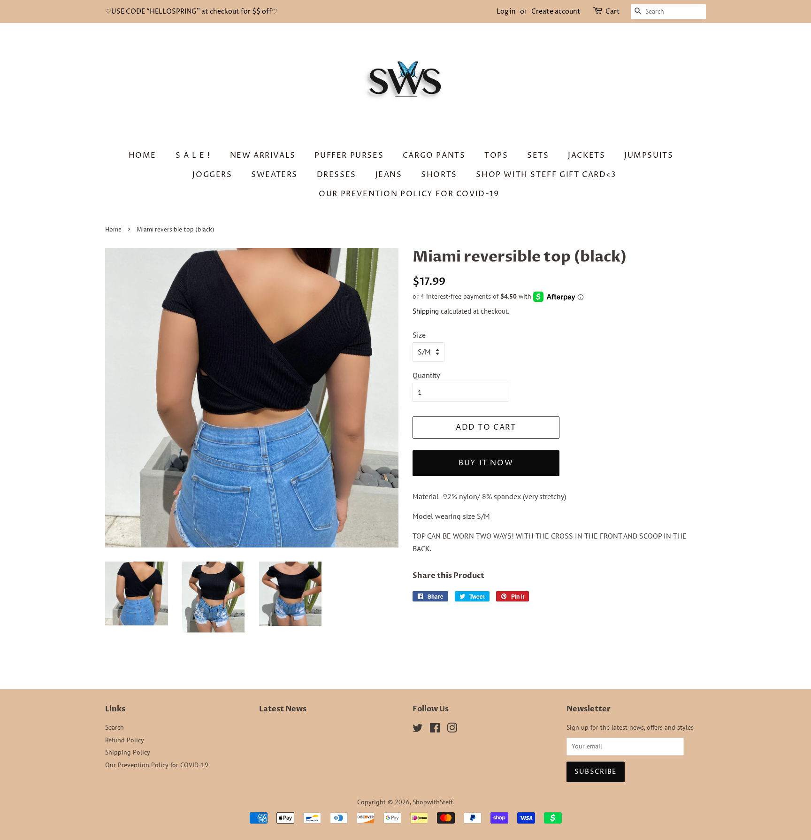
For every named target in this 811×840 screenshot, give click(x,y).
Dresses (336, 175)
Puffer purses (348, 155)
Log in (506, 11)
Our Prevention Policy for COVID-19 (409, 194)
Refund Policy (124, 740)
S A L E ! (193, 155)
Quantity (426, 375)
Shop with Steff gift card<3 (546, 175)
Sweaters (274, 175)
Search (114, 727)
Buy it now (486, 463)
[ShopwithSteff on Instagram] (452, 729)
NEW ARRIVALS (263, 155)
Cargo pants (434, 155)
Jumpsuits (648, 155)
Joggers (212, 175)
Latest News (282, 709)
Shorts (439, 175)
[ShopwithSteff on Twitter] (418, 729)
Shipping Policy (127, 752)
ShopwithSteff (432, 802)
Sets (538, 155)
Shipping (426, 311)
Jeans (388, 175)
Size (419, 334)
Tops (496, 155)
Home (142, 155)
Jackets (586, 155)
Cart (612, 11)
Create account (556, 11)
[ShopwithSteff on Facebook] (434, 729)
